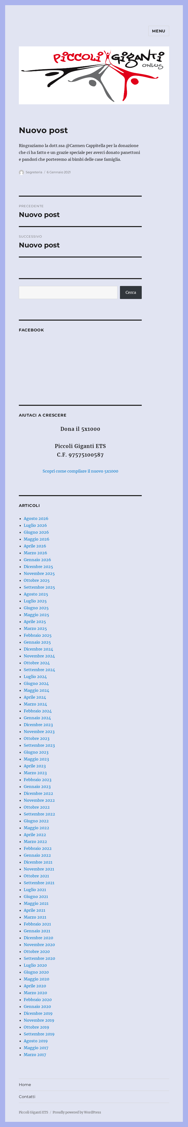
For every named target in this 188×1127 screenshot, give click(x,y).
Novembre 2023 (39, 731)
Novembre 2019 (39, 1020)
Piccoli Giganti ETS (33, 1112)
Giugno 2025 (36, 607)
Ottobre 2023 (36, 738)
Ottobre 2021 (36, 875)
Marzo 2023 (35, 772)
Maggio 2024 (36, 690)
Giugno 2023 (36, 752)
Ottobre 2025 (37, 580)
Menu (158, 31)
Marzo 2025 (35, 628)
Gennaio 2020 (37, 1006)
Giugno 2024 (36, 683)
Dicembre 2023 (38, 724)
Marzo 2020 (35, 992)
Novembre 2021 (39, 869)
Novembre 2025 (39, 573)
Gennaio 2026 (37, 559)
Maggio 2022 (36, 827)
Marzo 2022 (35, 841)
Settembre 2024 (39, 669)
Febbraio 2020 (38, 999)
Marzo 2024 (35, 704)
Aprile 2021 (34, 910)
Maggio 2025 (36, 614)
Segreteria (34, 172)
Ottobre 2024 (37, 662)
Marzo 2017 (35, 1054)
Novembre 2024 (39, 655)
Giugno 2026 (36, 532)
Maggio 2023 (36, 759)
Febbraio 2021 (37, 924)
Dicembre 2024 (38, 649)
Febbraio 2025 (38, 635)
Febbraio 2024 (38, 710)
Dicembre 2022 (38, 793)
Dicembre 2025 (38, 566)
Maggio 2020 (36, 979)
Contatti (27, 1096)
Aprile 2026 (35, 545)
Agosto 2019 (36, 1040)
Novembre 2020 (39, 944)
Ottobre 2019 (36, 1027)
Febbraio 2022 (38, 848)
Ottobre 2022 (37, 807)
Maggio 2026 (36, 539)
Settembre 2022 (39, 814)
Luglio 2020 (35, 965)
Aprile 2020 (35, 985)
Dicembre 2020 (38, 937)
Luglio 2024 (35, 676)
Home (25, 1084)
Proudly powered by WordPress (77, 1112)
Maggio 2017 (36, 1047)
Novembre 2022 (39, 800)
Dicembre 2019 (38, 1013)
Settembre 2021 (39, 882)
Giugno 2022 (36, 820)
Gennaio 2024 (37, 717)
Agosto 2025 (36, 594)
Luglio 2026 (35, 525)
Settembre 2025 (39, 587)
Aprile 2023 (35, 765)
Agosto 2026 (36, 518)
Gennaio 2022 (37, 855)
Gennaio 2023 (37, 786)
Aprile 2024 (35, 697)
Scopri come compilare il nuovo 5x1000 (80, 471)
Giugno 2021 (36, 896)
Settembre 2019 (39, 1034)
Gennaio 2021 (37, 930)
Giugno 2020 (36, 972)
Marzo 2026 (35, 552)
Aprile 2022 (35, 834)
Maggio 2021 (36, 903)
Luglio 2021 (35, 889)
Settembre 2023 (39, 745)
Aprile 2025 (35, 621)
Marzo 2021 (35, 917)
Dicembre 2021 (38, 862)
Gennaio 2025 (37, 642)
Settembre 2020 (39, 958)
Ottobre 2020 (37, 951)
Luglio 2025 (35, 600)
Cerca (131, 292)
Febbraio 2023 (37, 779)
